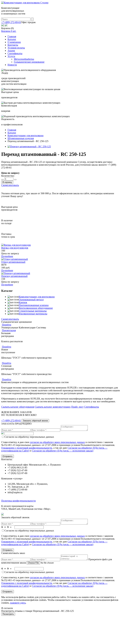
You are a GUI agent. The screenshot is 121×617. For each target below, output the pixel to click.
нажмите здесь (18, 602)
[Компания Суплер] (24, 2)
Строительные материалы (33, 311)
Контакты (13, 45)
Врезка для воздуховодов (14, 247)
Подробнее (7, 256)
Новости (12, 64)
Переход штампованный (14, 276)
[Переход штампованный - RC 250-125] (29, 146)
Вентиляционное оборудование (36, 308)
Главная (12, 36)
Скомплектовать (10, 185)
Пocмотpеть (8, 614)
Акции (11, 50)
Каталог (12, 39)
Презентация (9, 330)
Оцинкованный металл (31, 299)
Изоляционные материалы (33, 313)
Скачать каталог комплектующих (53, 406)
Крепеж (23, 302)
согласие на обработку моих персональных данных (57, 442)
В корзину (7, 182)
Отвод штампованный (13, 262)
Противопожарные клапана (34, 305)
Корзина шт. (8, 31)
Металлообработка (24, 59)
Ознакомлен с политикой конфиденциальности (26, 448)
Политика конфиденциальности (18, 500)
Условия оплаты (16, 47)
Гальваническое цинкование (29, 62)
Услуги (11, 56)
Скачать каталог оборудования (17, 406)
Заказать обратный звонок (35, 420)
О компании (14, 42)
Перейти (6, 324)
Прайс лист (77, 406)
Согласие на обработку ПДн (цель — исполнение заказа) (62, 450)
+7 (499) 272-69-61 (11, 22)
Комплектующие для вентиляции (37, 296)
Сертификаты (15, 53)
